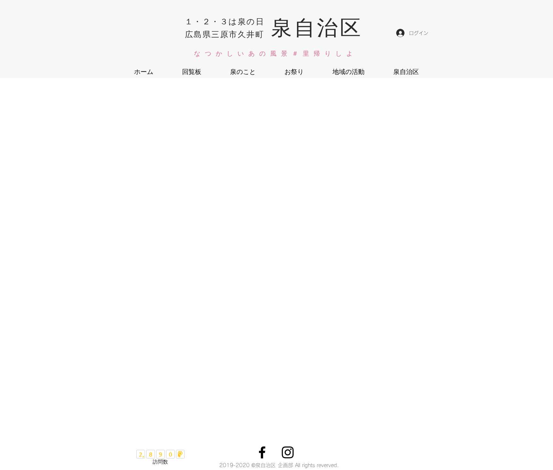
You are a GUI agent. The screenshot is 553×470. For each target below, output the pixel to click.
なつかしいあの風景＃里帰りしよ (275, 53)
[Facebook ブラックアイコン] (262, 452)
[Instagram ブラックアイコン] (288, 452)
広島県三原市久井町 (224, 33)
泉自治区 (317, 26)
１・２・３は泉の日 (225, 21)
